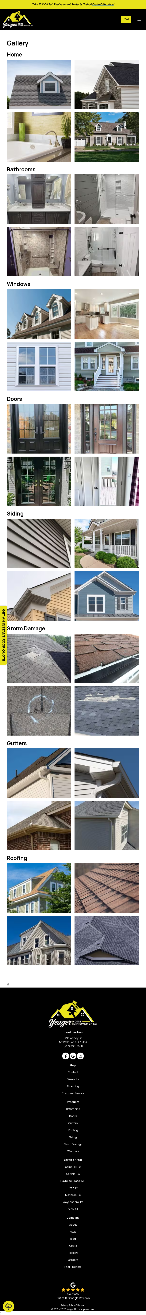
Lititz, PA (73, 1188)
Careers (73, 1260)
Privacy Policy (68, 1305)
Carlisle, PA (73, 1174)
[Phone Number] (126, 19)
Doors (73, 1116)
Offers (73, 1245)
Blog (73, 1238)
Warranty (73, 1079)
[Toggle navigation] (139, 19)
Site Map (80, 1305)
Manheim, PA (73, 1195)
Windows (73, 1151)
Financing (73, 1086)
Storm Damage (73, 1144)
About (73, 1224)
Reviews (73, 1253)
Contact (73, 1072)
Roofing (73, 1130)
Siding (73, 1137)
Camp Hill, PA (73, 1167)
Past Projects (73, 1267)
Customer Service (73, 1093)
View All (73, 1209)
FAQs (73, 1231)
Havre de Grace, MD (73, 1181)
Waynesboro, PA (73, 1202)
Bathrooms (73, 1109)
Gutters (73, 1123)
